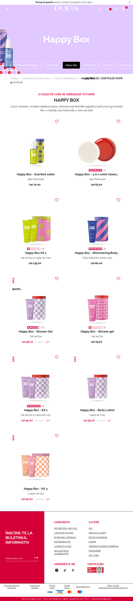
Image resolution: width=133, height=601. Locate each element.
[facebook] (74, 570)
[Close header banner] (129, 2)
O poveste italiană (63, 533)
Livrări (92, 542)
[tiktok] (66, 570)
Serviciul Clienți (97, 533)
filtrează (92, 78)
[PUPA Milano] (66, 9)
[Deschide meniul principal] (7, 9)
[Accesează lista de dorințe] (116, 9)
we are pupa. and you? (65, 528)
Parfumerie (95, 551)
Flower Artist (52, 65)
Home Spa (107, 65)
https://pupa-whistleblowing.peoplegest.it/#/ (113, 587)
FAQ (90, 528)
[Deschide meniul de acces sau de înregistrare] (108, 9)
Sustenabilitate (62, 542)
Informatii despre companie (11, 587)
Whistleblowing (83, 587)
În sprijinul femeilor (65, 537)
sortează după (112, 78)
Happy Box (71, 65)
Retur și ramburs (98, 537)
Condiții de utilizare (35, 587)
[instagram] (58, 570)
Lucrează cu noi (62, 546)
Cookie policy (67, 587)
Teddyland (89, 65)
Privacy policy (52, 587)
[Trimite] (36, 557)
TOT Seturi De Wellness (25, 65)
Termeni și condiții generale (104, 546)
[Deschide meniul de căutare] (100, 9)
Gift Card (94, 555)
